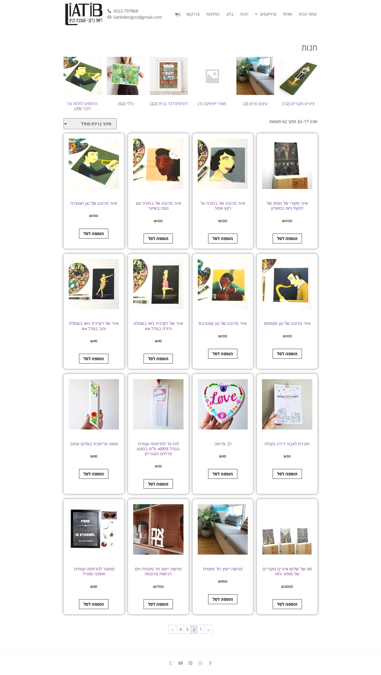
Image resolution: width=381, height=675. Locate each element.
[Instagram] (200, 663)
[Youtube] (181, 663)
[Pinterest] (190, 663)
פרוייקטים (268, 14)
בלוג (230, 14)
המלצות (213, 14)
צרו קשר (193, 14)
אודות (287, 14)
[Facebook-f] (210, 663)
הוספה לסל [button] (287, 238)
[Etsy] (171, 663)
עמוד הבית (308, 14)
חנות (244, 14)
